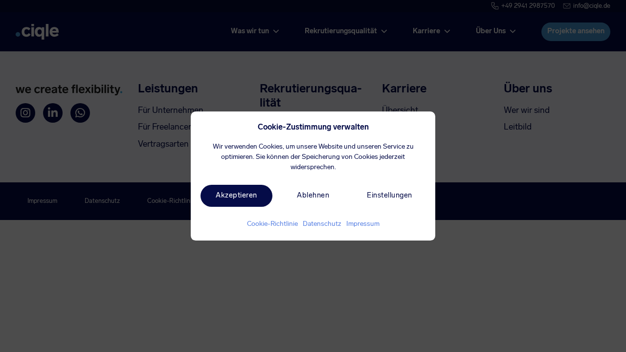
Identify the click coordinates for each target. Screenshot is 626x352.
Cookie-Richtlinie (272, 224)
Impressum (363, 224)
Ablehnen (313, 195)
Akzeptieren (236, 195)
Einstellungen (389, 195)
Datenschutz (322, 224)
